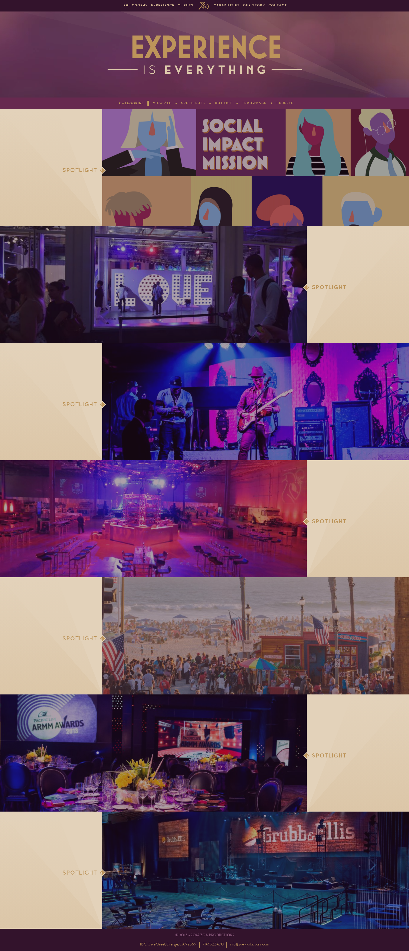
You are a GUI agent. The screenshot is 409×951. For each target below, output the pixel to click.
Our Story (254, 5)
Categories (131, 103)
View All (162, 103)
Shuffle (285, 103)
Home (203, 6)
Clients (186, 5)
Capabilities (227, 5)
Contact (277, 5)
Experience (162, 5)
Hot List (223, 103)
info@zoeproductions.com (249, 944)
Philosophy (136, 5)
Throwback (254, 103)
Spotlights (193, 103)
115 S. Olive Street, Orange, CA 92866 (168, 944)
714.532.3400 (213, 944)
